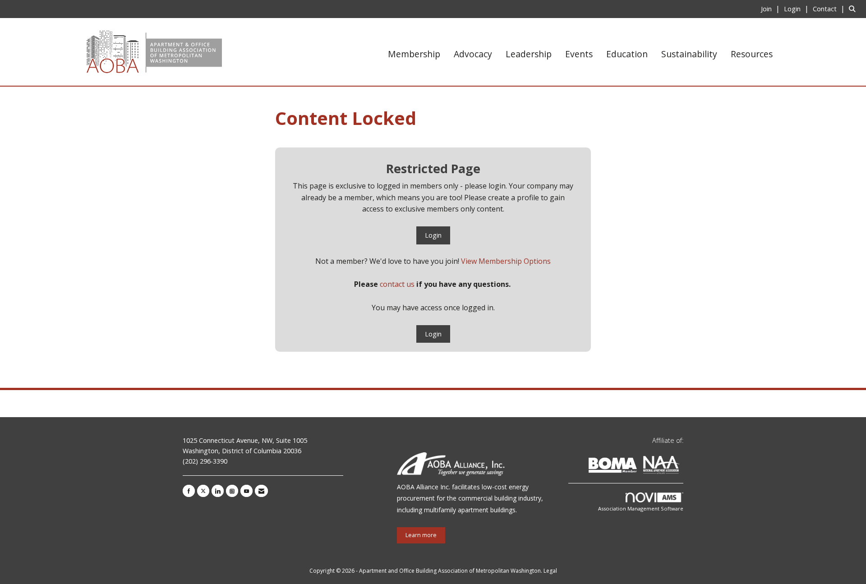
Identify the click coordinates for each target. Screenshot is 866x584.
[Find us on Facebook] (189, 491)
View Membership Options (506, 261)
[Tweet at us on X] (203, 491)
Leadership (529, 54)
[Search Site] (854, 9)
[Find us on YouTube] (246, 491)
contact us (397, 284)
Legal (550, 571)
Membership (414, 54)
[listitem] (771, 9)
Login (433, 235)
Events (579, 54)
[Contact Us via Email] (261, 491)
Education (627, 54)
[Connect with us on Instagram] (232, 491)
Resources (752, 54)
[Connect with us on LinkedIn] (218, 491)
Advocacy (473, 54)
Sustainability (689, 54)
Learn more (421, 535)
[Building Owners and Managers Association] (681, 466)
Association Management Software (640, 508)
